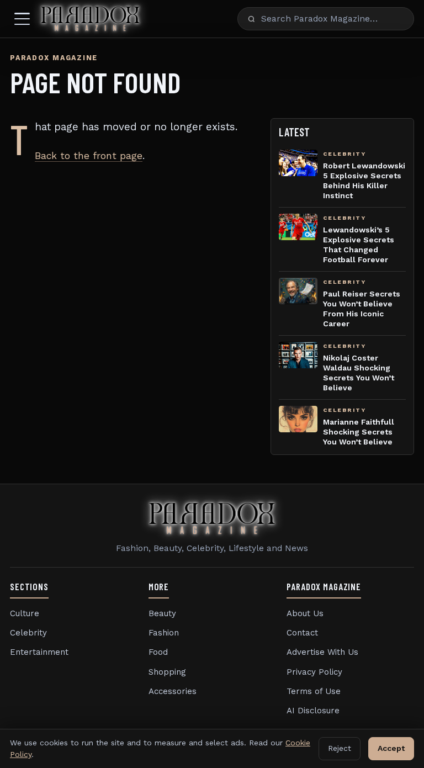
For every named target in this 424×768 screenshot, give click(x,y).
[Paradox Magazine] (90, 19)
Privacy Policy (314, 672)
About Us (305, 613)
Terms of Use (314, 691)
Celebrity (28, 633)
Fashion (164, 633)
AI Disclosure (313, 711)
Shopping (167, 672)
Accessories (173, 691)
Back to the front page (88, 155)
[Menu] (22, 19)
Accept (391, 748)
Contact (302, 633)
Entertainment (39, 652)
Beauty (162, 613)
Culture (24, 613)
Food (158, 652)
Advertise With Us (322, 652)
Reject (339, 748)
